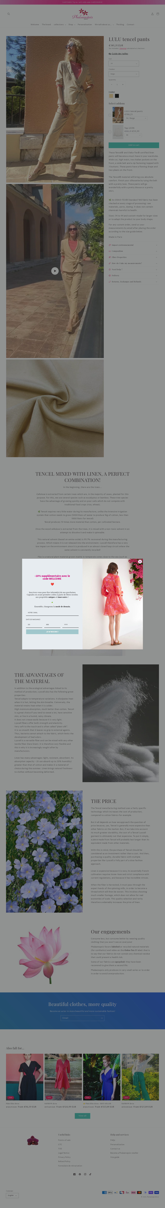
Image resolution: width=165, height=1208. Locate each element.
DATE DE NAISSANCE (33, 619)
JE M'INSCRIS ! (52, 632)
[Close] (140, 562)
